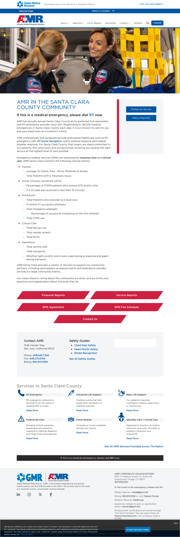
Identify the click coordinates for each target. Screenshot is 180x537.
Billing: (28, 361)
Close (176, 523)
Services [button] (77, 23)
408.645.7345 (41, 355)
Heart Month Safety (86, 349)
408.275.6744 (37, 358)
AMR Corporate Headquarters (134, 474)
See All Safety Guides (82, 358)
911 (91, 115)
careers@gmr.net (131, 506)
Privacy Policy (27, 534)
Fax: (26, 358)
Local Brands (94, 23)
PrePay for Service (143, 109)
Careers (158, 23)
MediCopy (138, 500)
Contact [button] (124, 23)
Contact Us (90, 319)
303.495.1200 (121, 482)
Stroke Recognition (85, 353)
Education (110, 23)
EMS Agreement (66, 307)
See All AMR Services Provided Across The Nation (133, 446)
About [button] (64, 23)
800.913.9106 (40, 361)
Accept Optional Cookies (138, 530)
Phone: (28, 355)
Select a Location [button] (101, 11)
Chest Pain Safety (85, 345)
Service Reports (126, 295)
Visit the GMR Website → (152, 4)
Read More (32, 410)
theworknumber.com (126, 516)
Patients (138, 23)
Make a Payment (144, 117)
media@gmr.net (139, 492)
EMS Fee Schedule (139, 307)
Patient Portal (151, 496)
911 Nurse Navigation (49, 141)
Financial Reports (53, 295)
